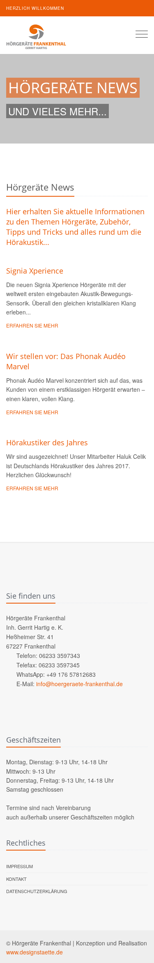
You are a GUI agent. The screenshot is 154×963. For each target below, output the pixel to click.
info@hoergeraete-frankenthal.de (79, 684)
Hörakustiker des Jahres (47, 442)
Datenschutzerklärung (36, 891)
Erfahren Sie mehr (32, 325)
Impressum (19, 866)
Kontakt (16, 878)
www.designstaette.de (34, 952)
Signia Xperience (34, 271)
